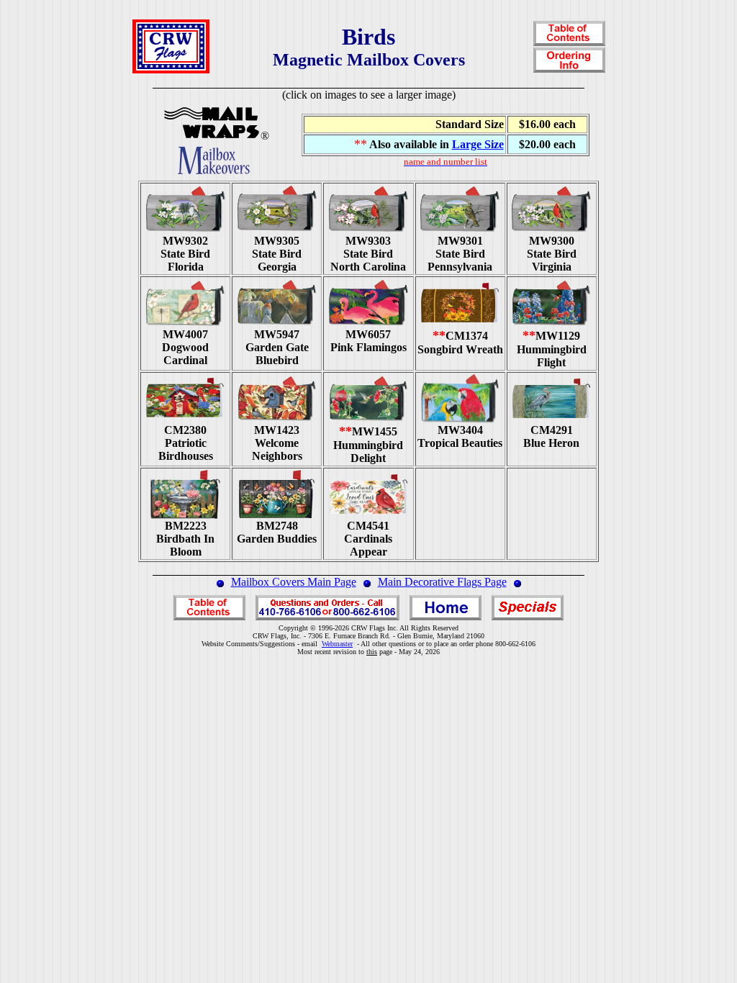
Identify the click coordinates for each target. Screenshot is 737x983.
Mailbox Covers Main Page (293, 582)
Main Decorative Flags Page (442, 582)
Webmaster (337, 644)
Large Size (478, 144)
